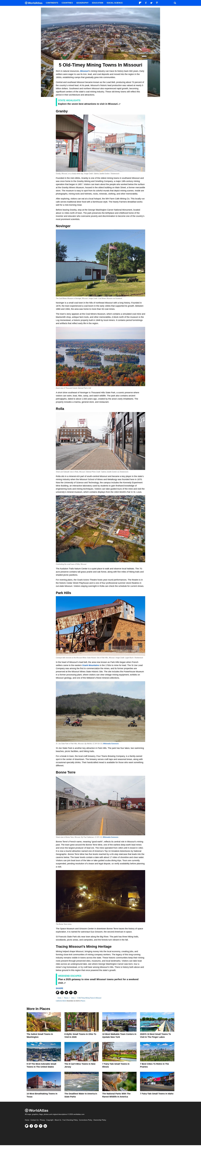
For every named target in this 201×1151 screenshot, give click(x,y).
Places (83, 1001)
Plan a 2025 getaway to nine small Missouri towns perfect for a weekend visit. (98, 981)
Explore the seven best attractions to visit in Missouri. (88, 104)
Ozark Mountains (90, 665)
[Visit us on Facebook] (31, 1126)
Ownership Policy (99, 1120)
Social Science (115, 3)
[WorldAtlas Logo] (34, 3)
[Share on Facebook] (62, 992)
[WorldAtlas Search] (175, 3)
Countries (67, 3)
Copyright (49, 1120)
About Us (58, 1120)
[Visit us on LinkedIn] (45, 1126)
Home (27, 1120)
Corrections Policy (85, 1120)
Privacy (42, 1120)
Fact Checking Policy (70, 1120)
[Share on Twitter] (66, 992)
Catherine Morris (61, 1001)
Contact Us (34, 1120)
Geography (82, 3)
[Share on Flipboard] (57, 992)
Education (97, 3)
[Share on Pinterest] (71, 992)
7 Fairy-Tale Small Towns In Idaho (156, 1093)
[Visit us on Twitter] (36, 1126)
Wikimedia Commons (111, 743)
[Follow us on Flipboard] (26, 1126)
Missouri (84, 71)
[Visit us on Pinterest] (40, 1126)
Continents (52, 3)
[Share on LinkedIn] (75, 992)
